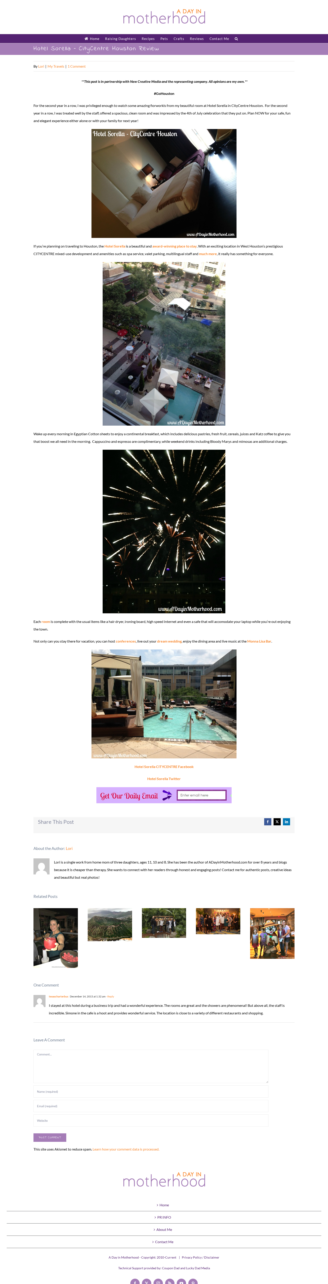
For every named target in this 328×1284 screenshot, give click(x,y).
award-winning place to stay (174, 246)
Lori (41, 66)
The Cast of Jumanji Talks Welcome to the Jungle (218, 921)
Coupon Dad (171, 1268)
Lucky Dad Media (198, 1268)
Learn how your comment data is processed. (126, 1149)
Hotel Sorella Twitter (164, 778)
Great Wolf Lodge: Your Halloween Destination (272, 933)
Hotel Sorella (114, 246)
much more (208, 254)
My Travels (56, 66)
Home (164, 1205)
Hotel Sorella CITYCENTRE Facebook (164, 766)
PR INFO (164, 1217)
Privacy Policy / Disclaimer (200, 1257)
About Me (164, 1229)
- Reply (110, 996)
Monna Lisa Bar (259, 641)
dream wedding (169, 641)
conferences (126, 641)
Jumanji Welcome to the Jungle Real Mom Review (164, 923)
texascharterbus (58, 996)
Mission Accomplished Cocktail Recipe (56, 938)
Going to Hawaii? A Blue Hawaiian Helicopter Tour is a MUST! (110, 925)
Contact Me (164, 1242)
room (46, 621)
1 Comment (77, 66)
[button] (236, 38)
